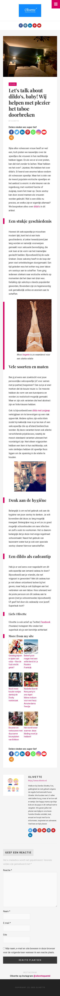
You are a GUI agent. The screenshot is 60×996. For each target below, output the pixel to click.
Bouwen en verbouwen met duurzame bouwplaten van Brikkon (16, 734)
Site (5, 934)
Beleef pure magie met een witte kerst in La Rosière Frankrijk (31, 662)
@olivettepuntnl (41, 976)
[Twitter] (16, 132)
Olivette (13, 84)
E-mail (7, 923)
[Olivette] (30, 10)
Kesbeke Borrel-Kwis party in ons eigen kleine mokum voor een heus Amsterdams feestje (31, 698)
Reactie (7, 870)
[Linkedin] (22, 132)
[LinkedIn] (30, 25)
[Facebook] (21, 25)
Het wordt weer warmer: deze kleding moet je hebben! (31, 732)
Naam (6, 911)
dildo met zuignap (41, 410)
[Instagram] (25, 25)
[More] (11, 137)
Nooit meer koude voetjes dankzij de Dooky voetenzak (15, 695)
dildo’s (37, 206)
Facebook (45, 622)
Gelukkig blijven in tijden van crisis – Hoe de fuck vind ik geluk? (15, 662)
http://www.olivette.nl (37, 780)
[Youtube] (39, 25)
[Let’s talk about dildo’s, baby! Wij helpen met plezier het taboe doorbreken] (30, 56)
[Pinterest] (35, 25)
